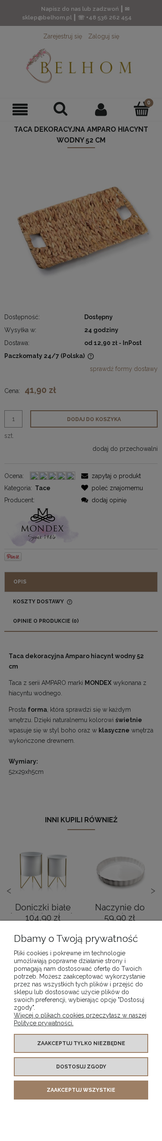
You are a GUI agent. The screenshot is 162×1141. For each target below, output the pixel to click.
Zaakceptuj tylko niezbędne (81, 1043)
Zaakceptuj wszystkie (81, 1090)
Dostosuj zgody (81, 1067)
